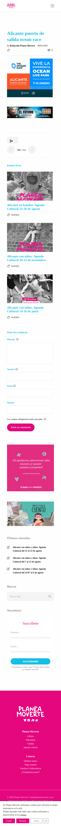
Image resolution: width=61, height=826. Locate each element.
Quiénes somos (30, 761)
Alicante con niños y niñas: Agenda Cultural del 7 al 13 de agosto (29, 560)
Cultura (30, 736)
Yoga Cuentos (30, 765)
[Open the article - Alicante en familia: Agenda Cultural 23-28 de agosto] (30, 186)
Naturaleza (30, 740)
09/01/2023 (43, 46)
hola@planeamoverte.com (41, 797)
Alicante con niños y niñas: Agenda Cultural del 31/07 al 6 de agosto (29, 571)
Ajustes (36, 821)
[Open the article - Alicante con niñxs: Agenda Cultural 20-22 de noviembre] (30, 237)
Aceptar (9, 821)
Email (10, 386)
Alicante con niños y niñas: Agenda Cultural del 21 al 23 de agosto (29, 549)
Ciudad (30, 744)
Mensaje (11, 339)
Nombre (11, 369)
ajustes (23, 815)
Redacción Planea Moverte (23, 46)
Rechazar (22, 821)
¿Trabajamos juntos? (30, 772)
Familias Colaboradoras (30, 768)
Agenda (15, 215)
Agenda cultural (30, 747)
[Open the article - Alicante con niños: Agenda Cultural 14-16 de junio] (30, 288)
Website (10, 403)
